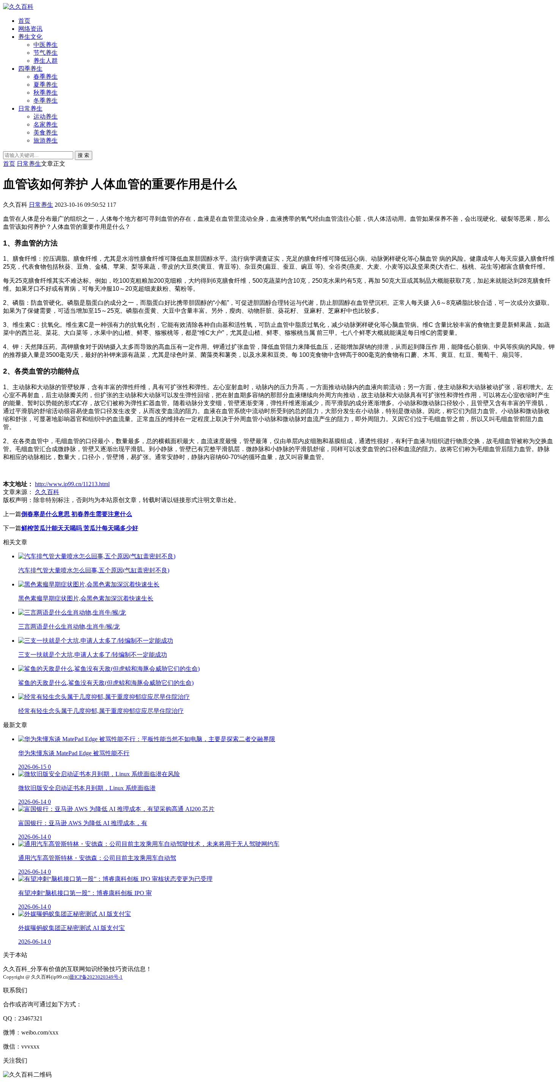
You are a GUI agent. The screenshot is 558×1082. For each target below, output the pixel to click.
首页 (24, 20)
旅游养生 (45, 140)
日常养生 (30, 108)
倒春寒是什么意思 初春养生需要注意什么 (76, 514)
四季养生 (30, 68)
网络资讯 (30, 28)
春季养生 (45, 76)
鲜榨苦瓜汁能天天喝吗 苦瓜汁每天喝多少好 (79, 528)
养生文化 (30, 36)
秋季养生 (45, 92)
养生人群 (45, 60)
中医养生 (45, 44)
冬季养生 (45, 100)
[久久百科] (18, 6)
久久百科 (47, 492)
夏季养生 (45, 84)
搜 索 (83, 155)
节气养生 (45, 52)
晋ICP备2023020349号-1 (96, 977)
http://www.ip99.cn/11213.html (72, 484)
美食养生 (45, 132)
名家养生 (45, 124)
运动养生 (45, 116)
